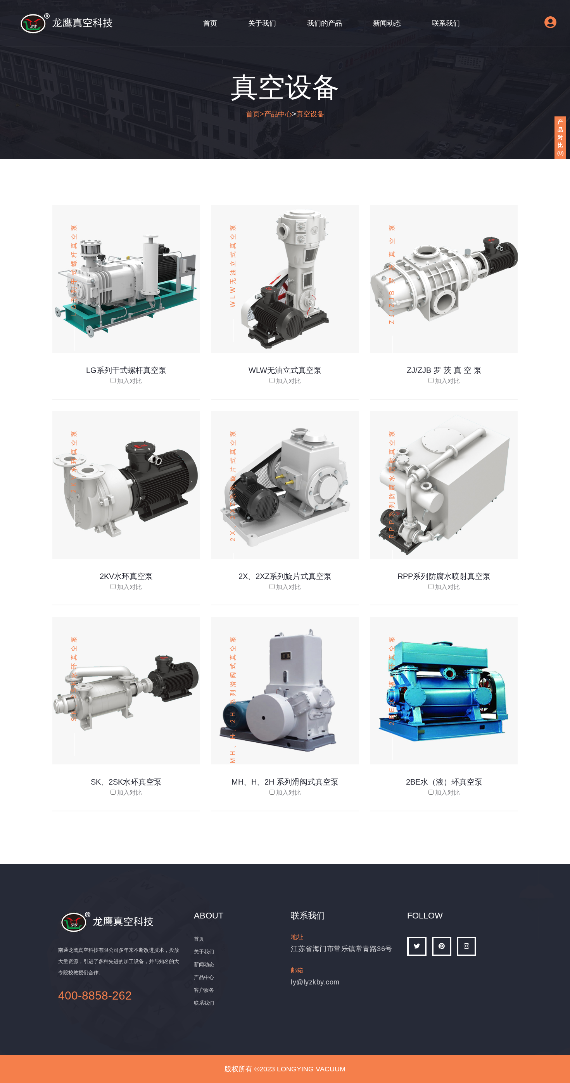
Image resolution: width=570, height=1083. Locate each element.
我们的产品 (324, 23)
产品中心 (278, 114)
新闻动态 (387, 23)
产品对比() (560, 137)
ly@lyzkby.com (315, 982)
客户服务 (204, 990)
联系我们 (446, 23)
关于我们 (262, 23)
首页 (210, 23)
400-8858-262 (95, 995)
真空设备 (310, 114)
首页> (255, 114)
